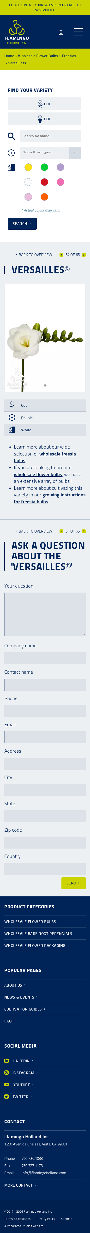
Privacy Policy (45, 1219)
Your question (18, 586)
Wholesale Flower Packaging (34, 945)
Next (84, 255)
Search (20, 223)
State (9, 803)
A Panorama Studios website (23, 1226)
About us (13, 985)
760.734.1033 (32, 1158)
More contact (18, 1185)
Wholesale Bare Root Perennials (38, 933)
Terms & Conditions (17, 1219)
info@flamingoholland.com (44, 1173)
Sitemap (66, 1219)
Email (10, 725)
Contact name (18, 672)
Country (12, 856)
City (8, 777)
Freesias (69, 56)
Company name (20, 646)
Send (71, 883)
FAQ (8, 1021)
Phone (11, 698)
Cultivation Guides (23, 1009)
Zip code (13, 830)
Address (12, 751)
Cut (47, 104)
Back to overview (35, 254)
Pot (47, 119)
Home (9, 56)
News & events (19, 997)
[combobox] (50, 136)
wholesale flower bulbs (38, 474)
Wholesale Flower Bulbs (38, 56)
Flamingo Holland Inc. (17, 32)
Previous (61, 255)
